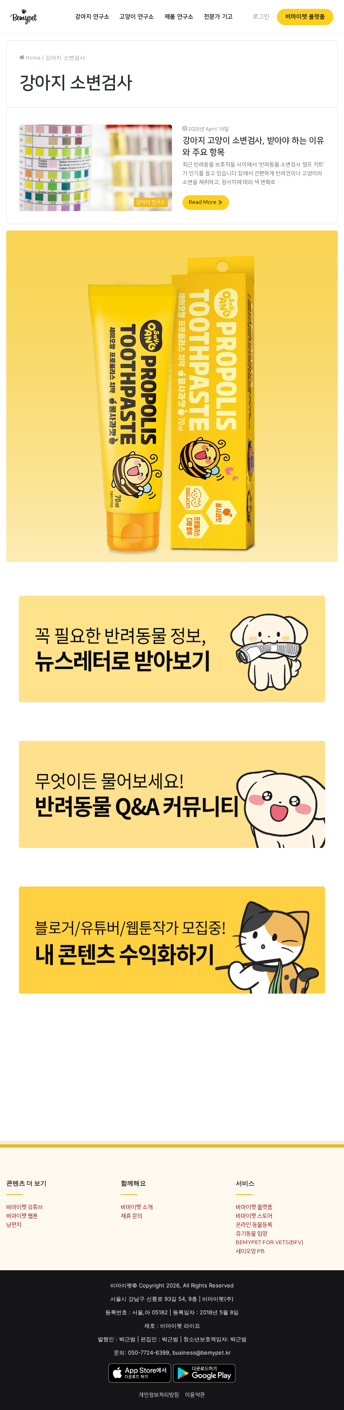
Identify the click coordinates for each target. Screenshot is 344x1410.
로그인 (261, 16)
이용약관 (195, 1395)
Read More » (206, 202)
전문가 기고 (218, 16)
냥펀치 (13, 1225)
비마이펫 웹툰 (22, 1216)
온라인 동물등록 (254, 1225)
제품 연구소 (178, 16)
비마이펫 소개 (136, 1207)
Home (32, 58)
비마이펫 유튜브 (24, 1207)
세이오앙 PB (250, 1251)
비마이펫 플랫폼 (305, 16)
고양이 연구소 (137, 16)
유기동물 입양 (251, 1233)
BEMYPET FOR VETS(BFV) (269, 1242)
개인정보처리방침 (159, 1395)
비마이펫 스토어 (254, 1216)
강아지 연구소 (92, 16)
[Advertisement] (172, 1073)
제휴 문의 (131, 1216)
